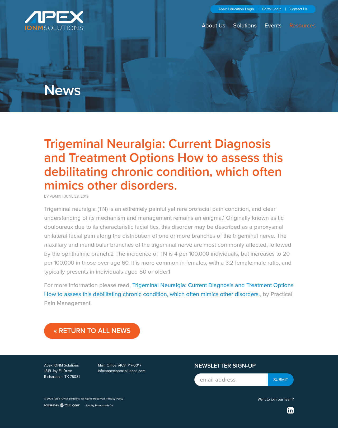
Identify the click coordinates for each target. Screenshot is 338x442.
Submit (280, 379)
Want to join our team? (276, 399)
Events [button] (273, 25)
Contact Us (299, 9)
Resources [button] (302, 25)
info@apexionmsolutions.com (121, 371)
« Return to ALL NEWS (92, 331)
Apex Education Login (236, 9)
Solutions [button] (245, 25)
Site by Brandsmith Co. (100, 405)
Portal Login (271, 9)
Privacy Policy (114, 398)
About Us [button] (213, 25)
